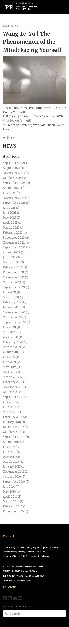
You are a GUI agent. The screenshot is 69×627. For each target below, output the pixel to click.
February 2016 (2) (15, 506)
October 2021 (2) (14, 282)
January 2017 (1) (14, 466)
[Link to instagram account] (10, 598)
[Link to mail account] (15, 598)
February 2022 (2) (15, 267)
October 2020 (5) (14, 317)
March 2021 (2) (13, 297)
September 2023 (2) (16, 202)
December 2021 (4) (15, 272)
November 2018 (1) (15, 387)
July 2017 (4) (11, 446)
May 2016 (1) (11, 491)
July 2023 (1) (11, 207)
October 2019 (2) (14, 347)
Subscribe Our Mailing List (18, 606)
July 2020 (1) (11, 327)
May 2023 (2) (11, 217)
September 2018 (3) (16, 397)
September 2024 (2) (16, 182)
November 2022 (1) (16, 242)
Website (8, 137)
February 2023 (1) (15, 232)
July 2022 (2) (11, 257)
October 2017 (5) (14, 431)
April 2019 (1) (12, 372)
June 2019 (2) (11, 362)
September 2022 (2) (16, 247)
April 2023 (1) (12, 222)
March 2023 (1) (13, 227)
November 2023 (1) (16, 197)
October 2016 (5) (14, 476)
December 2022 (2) (16, 237)
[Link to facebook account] (5, 598)
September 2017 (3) (16, 436)
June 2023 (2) (12, 212)
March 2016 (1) (13, 501)
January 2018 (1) (14, 422)
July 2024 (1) (11, 192)
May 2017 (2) (11, 456)
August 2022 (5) (14, 252)
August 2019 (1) (13, 352)
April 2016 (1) (12, 496)
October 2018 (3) (14, 392)
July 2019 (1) (11, 357)
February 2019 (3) (15, 382)
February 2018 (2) (15, 417)
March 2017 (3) (13, 461)
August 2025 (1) (13, 168)
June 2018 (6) (11, 407)
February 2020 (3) (15, 342)
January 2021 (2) (14, 307)
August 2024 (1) (13, 187)
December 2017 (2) (15, 426)
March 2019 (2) (13, 377)
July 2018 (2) (11, 402)
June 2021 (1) (11, 292)
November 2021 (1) (15, 277)
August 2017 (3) (13, 441)
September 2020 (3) (16, 322)
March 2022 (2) (13, 262)
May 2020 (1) (12, 332)
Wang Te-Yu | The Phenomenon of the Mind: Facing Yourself (32, 41)
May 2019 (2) (11, 367)
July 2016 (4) (11, 486)
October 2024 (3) (14, 177)
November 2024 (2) (16, 172)
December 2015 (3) (15, 511)
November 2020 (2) (16, 312)
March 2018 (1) (13, 412)
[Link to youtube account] (20, 598)
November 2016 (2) (15, 471)
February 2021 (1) (14, 302)
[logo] (22, 6)
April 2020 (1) (12, 337)
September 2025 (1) (16, 163)
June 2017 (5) (11, 451)
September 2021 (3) (16, 287)
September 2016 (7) (16, 481)
